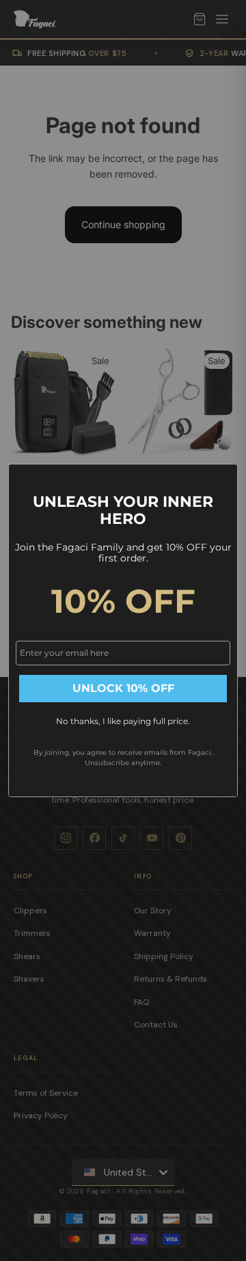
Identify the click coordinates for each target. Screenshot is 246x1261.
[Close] (221, 480)
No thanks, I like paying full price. (123, 721)
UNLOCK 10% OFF (123, 688)
